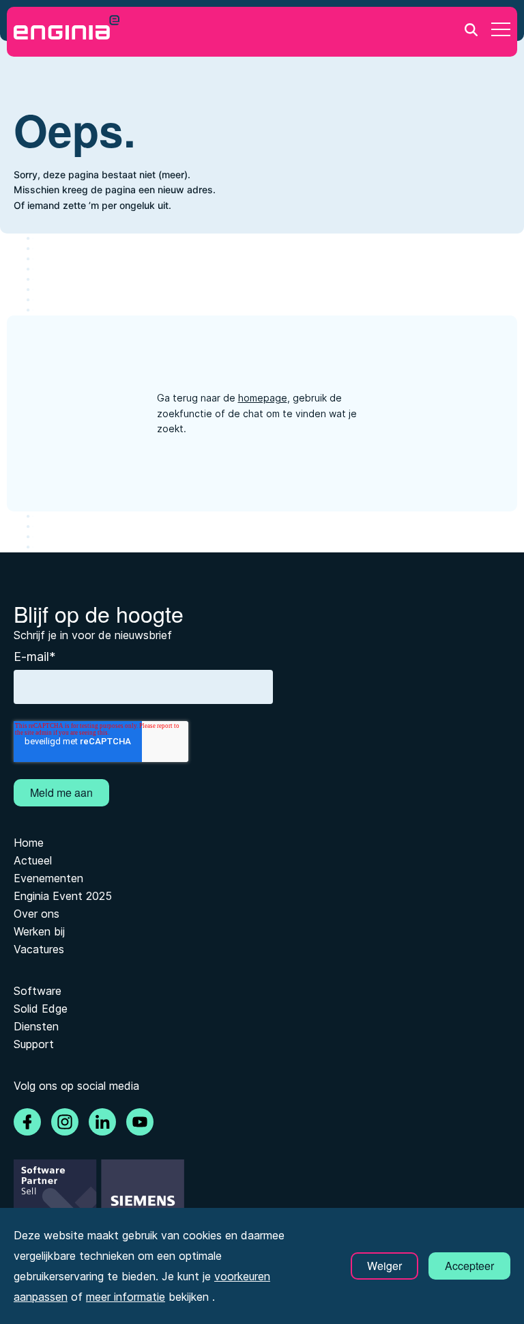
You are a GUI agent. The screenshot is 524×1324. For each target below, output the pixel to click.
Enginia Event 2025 (63, 895)
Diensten (36, 1026)
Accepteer (469, 1265)
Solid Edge (41, 1008)
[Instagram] (64, 1122)
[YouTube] (140, 1122)
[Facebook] (27, 1122)
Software (37, 990)
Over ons (36, 913)
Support (34, 1044)
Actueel (33, 860)
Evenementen (48, 878)
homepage (262, 398)
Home (29, 842)
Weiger (384, 1265)
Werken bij (39, 931)
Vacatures (39, 949)
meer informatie (125, 1297)
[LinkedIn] (102, 1122)
